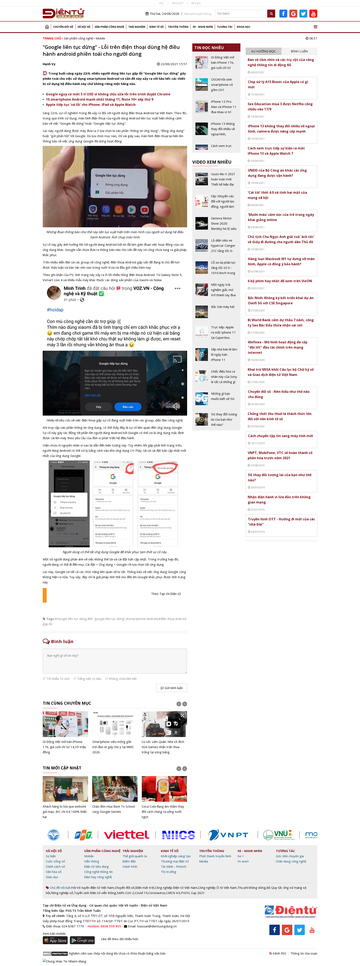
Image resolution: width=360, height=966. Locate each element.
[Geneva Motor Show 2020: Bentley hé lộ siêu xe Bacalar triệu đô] (216, 225)
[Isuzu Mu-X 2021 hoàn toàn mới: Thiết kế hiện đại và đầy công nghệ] (216, 180)
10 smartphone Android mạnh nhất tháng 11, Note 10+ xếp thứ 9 (99, 99)
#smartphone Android (142, 619)
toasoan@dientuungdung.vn (157, 926)
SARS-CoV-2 (125, 893)
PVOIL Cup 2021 (193, 893)
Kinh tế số (156, 27)
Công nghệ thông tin (98, 872)
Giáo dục (52, 877)
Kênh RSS (279, 953)
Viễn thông (91, 861)
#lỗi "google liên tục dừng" (106, 619)
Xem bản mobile (54, 933)
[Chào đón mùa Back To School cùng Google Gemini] (115, 795)
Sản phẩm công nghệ (109, 27)
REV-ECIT (177, 3)
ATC (161, 3)
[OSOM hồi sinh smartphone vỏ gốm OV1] (216, 86)
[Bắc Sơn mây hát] (216, 312)
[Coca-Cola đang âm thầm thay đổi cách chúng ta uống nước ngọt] (164, 797)
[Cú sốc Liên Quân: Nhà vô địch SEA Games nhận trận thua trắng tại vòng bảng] (164, 733)
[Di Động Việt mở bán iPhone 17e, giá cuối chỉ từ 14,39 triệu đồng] (65, 733)
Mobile (100, 38)
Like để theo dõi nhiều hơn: (120, 939)
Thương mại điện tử (175, 861)
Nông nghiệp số (62, 893)
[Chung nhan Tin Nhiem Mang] (64, 961)
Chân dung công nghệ (291, 861)
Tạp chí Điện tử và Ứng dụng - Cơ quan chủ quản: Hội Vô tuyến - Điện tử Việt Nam (105, 905)
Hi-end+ (243, 861)
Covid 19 (141, 893)
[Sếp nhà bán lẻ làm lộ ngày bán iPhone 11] (216, 356)
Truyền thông (178, 27)
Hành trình (129, 866)
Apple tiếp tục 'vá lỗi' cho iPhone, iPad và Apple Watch (91, 104)
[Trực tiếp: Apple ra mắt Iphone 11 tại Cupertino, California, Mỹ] (216, 334)
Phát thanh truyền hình (215, 856)
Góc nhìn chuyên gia (290, 856)
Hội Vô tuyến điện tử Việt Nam (92, 887)
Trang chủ (47, 26)
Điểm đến (129, 861)
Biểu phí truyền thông (197, 14)
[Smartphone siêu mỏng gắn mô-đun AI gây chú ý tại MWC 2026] (115, 733)
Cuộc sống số (55, 861)
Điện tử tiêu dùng (96, 866)
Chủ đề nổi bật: (60, 887)
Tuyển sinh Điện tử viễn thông (95, 893)
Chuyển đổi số (63, 27)
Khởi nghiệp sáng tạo (176, 856)
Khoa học (243, 27)
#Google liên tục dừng (71, 619)
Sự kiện (51, 856)
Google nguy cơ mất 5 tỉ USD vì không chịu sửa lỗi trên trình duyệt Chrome (108, 94)
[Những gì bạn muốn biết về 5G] (216, 399)
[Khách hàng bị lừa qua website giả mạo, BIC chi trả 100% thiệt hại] (65, 797)
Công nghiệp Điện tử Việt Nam (176, 887)
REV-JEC (196, 3)
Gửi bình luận (173, 688)
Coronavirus (156, 893)
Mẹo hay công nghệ (98, 877)
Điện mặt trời (144, 887)
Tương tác (225, 27)
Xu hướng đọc (263, 51)
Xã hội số (84, 27)
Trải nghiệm (136, 27)
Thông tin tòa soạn (303, 953)
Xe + (241, 856)
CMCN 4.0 (173, 893)
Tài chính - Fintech (173, 866)
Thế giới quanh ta (134, 856)
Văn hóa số (53, 872)
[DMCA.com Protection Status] (55, 953)
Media (203, 861)
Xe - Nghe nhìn (203, 27)
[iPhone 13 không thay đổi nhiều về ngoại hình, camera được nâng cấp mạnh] (216, 130)
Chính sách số (55, 866)
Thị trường (168, 872)
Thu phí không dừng (252, 887)
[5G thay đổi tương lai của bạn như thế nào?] (216, 419)
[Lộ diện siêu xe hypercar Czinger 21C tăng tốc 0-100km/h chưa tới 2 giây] (216, 247)
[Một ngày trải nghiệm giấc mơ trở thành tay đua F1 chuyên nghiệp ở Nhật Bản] (216, 291)
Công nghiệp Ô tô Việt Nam (217, 887)
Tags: (50, 619)
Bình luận (299, 51)
